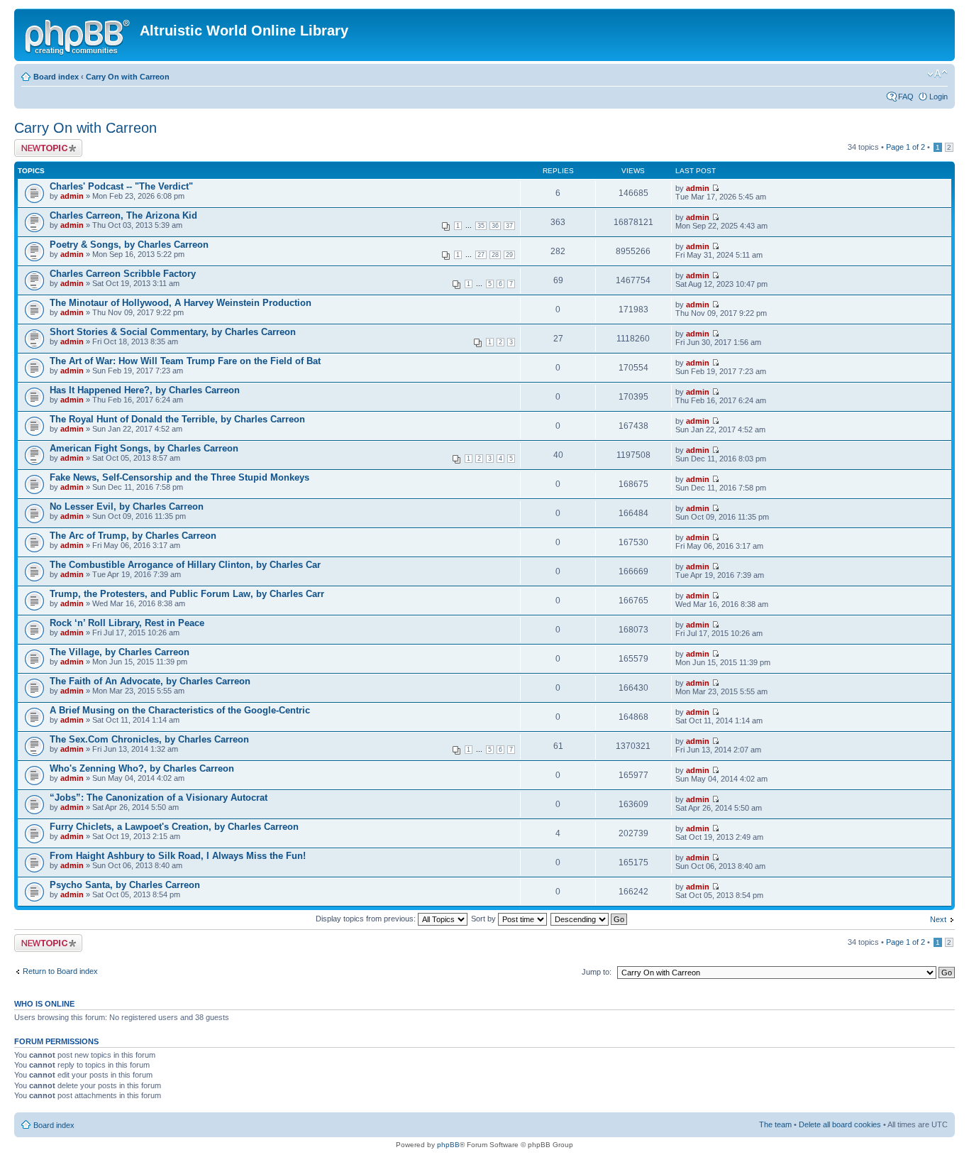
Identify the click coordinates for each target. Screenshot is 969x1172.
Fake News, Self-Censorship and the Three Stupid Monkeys (179, 477)
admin (72, 196)
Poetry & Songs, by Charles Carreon (129, 244)
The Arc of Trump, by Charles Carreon (133, 535)
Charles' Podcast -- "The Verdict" (121, 186)
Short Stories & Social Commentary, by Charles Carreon (173, 332)
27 (480, 254)
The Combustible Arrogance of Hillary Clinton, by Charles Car (185, 564)
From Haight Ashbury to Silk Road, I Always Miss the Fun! (178, 855)
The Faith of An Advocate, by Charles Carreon (150, 681)
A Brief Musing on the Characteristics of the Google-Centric (180, 710)
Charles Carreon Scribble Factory (123, 273)
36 (495, 225)
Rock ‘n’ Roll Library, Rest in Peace (127, 623)
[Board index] (79, 34)
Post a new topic (42, 143)
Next (938, 919)
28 (495, 254)
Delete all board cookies (840, 1124)
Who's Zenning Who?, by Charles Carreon (142, 768)
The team (775, 1124)
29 (509, 254)
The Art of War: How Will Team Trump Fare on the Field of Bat (185, 361)
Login (938, 96)
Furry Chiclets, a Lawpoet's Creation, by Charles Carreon (174, 826)
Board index (56, 76)
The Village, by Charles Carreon (119, 652)
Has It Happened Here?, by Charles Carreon (145, 390)
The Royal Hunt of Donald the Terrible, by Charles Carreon (177, 419)
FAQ (906, 96)
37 (509, 225)
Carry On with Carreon (128, 76)
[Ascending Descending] (589, 918)
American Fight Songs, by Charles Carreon (144, 448)
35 (480, 225)
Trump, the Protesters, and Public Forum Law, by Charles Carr (187, 593)
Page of (905, 147)
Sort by (484, 918)
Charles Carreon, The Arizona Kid (123, 215)
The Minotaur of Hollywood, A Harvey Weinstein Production (180, 302)
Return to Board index (60, 971)
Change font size (937, 73)
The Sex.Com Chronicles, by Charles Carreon (149, 739)
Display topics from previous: (367, 918)
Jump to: (596, 972)
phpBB (448, 1145)
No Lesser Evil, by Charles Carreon (127, 506)
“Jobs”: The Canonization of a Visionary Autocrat (158, 797)
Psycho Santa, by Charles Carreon (125, 885)
